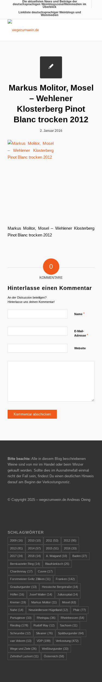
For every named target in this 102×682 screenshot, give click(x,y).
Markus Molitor (44, 602)
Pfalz (79, 609)
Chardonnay (21, 571)
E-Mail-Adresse (81, 333)
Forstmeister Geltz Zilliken (30, 579)
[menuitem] (50, 4)
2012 (70, 540)
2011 (52, 540)
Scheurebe (20, 633)
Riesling (19, 625)
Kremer (18, 602)
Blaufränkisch (57, 563)
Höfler (17, 594)
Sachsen (69, 625)
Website (80, 348)
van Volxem (21, 640)
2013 (16, 548)
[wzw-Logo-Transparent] (42, 30)
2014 (34, 548)
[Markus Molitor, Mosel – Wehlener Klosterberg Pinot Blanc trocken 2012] (51, 67)
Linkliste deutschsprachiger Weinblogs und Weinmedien (49, 14)
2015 (52, 548)
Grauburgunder (23, 586)
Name (79, 314)
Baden (79, 556)
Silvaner (44, 633)
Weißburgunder (55, 648)
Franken (65, 579)
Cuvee (45, 571)
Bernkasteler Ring (25, 563)
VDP (44, 640)
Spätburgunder (71, 633)
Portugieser (21, 617)
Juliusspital (67, 594)
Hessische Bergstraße (60, 586)
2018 (34, 556)
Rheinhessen (72, 617)
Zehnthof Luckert (24, 656)
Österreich (54, 656)
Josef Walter (40, 594)
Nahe (16, 609)
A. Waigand (56, 556)
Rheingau (46, 617)
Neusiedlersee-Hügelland (48, 609)
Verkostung (67, 640)
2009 (16, 540)
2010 (34, 540)
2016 (70, 548)
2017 (16, 556)
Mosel (69, 602)
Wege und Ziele (23, 648)
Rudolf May (44, 625)
